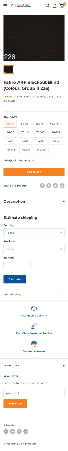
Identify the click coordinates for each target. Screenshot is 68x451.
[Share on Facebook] (42, 185)
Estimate (15, 279)
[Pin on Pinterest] (48, 185)
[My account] (54, 6)
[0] (61, 6)
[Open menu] (5, 5)
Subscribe (15, 403)
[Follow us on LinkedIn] (25, 431)
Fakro (7, 96)
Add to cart (34, 172)
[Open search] (48, 6)
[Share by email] (62, 185)
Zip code (8, 257)
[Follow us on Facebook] (5, 431)
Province (9, 241)
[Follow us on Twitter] (12, 431)
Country (8, 225)
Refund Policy (12, 294)
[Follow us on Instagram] (19, 431)
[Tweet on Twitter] (55, 185)
